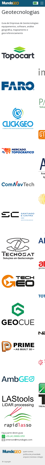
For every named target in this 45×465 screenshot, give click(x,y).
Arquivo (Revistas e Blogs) (33, 457)
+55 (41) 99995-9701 (15, 436)
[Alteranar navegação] (42, 3)
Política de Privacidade (31, 454)
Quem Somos (28, 451)
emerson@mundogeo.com (18, 439)
